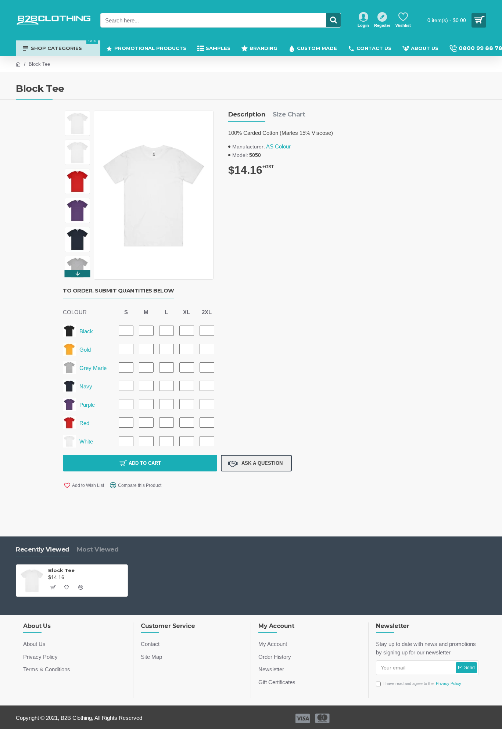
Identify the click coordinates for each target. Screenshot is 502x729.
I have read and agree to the (422, 683)
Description (247, 114)
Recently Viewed (42, 549)
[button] (77, 112)
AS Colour (278, 146)
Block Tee (61, 570)
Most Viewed (98, 549)
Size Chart (289, 114)
